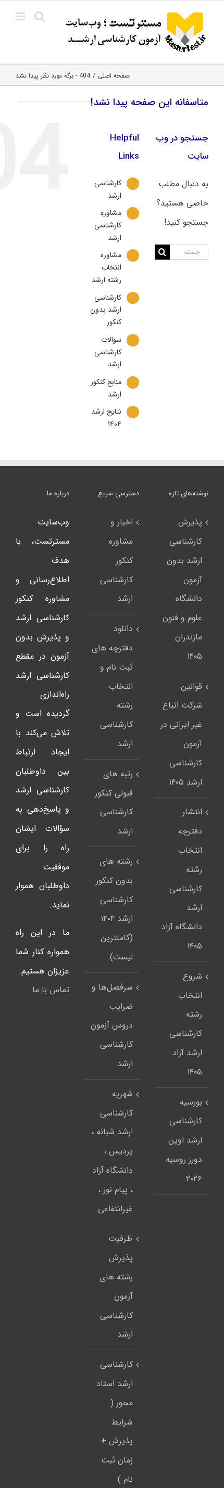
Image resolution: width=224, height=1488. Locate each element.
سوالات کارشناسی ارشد (107, 352)
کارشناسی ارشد (107, 189)
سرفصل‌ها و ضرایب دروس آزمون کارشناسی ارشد (111, 1025)
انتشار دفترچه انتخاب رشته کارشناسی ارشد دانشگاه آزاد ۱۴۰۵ (181, 879)
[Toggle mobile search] (39, 16)
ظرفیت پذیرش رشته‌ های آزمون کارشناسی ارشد (115, 1286)
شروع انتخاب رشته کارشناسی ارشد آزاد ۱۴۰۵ (185, 1024)
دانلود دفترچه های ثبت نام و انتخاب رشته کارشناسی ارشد (112, 686)
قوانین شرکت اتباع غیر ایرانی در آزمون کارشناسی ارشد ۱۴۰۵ (181, 734)
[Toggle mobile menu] (21, 16)
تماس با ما (50, 989)
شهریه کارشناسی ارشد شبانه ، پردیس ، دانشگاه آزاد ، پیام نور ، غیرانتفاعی (111, 1151)
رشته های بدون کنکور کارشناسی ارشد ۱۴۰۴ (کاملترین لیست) (114, 909)
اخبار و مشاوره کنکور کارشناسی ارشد (116, 560)
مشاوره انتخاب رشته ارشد (106, 267)
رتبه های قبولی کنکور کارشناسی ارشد (113, 802)
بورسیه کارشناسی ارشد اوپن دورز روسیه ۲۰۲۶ (184, 1140)
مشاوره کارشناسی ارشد (107, 225)
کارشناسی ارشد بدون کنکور (105, 310)
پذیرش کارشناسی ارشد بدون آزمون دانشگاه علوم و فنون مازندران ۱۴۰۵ (182, 589)
